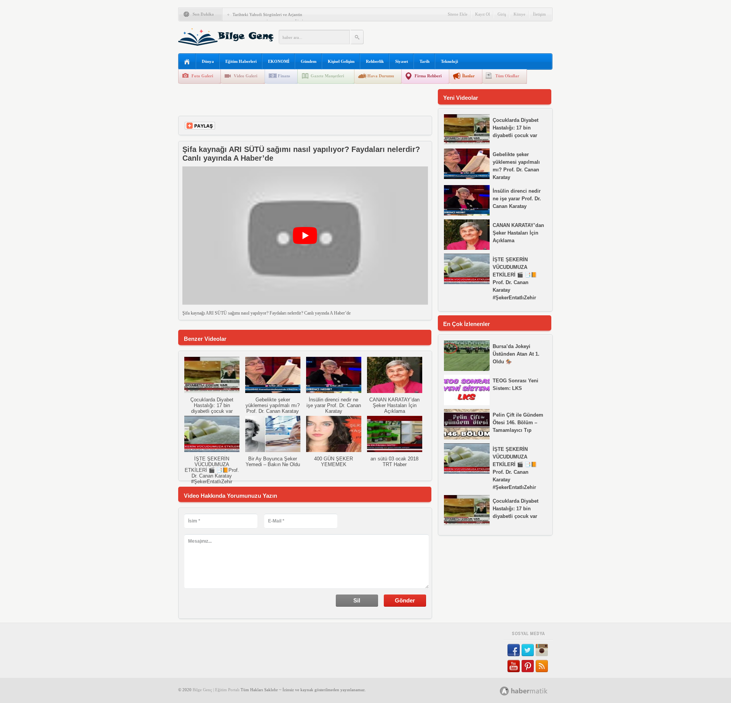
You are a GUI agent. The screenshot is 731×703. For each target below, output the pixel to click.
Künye (519, 14)
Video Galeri (245, 75)
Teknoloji (449, 61)
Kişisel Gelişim (341, 61)
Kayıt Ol (482, 14)
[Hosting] (504, 691)
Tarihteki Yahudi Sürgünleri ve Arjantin (267, 14)
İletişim (539, 14)
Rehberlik (375, 61)
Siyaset (401, 61)
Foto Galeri (202, 75)
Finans (284, 75)
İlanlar (468, 75)
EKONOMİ (278, 61)
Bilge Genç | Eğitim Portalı (216, 689)
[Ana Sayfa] (187, 62)
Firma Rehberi (428, 75)
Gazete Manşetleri (327, 75)
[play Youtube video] (305, 235)
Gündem (308, 61)
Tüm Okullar (507, 75)
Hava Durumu (380, 75)
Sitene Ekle (458, 14)
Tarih (424, 61)
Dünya (208, 61)
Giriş (502, 14)
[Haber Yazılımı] (532, 690)
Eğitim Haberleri (241, 61)
